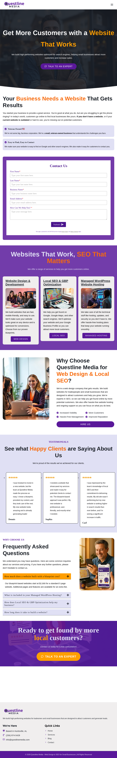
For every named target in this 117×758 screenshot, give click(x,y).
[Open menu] (111, 5)
